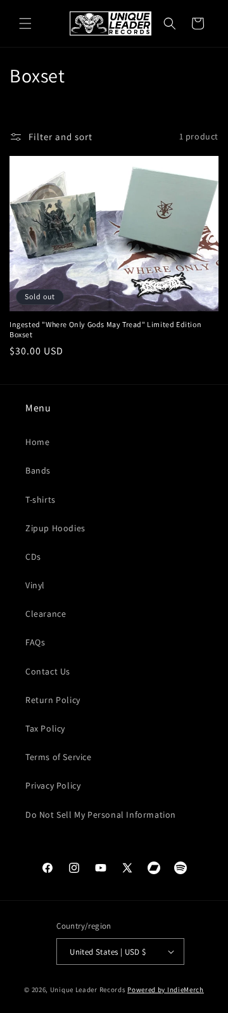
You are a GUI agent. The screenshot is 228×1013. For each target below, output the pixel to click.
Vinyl (35, 585)
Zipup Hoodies (55, 528)
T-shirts (40, 499)
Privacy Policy (52, 785)
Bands (38, 470)
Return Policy (52, 700)
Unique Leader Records (88, 989)
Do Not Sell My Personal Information (100, 814)
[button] (25, 23)
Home (37, 442)
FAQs (35, 642)
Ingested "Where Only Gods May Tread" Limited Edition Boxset (105, 329)
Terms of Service (58, 757)
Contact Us (47, 671)
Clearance (45, 613)
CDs (33, 556)
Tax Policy (45, 728)
